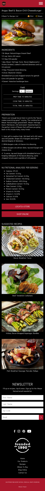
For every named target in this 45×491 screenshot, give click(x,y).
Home (25, 458)
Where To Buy (22, 467)
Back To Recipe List (10, 16)
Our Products (23, 461)
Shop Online (23, 214)
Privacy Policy (22, 487)
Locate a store (22, 206)
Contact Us (22, 472)
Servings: (15, 91)
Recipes (23, 464)
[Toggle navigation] (40, 3)
